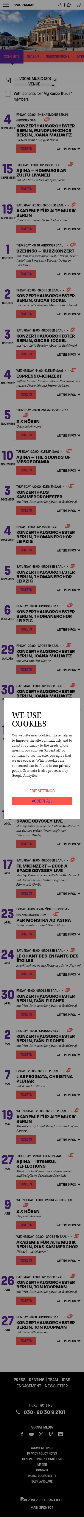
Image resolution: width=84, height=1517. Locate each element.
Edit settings (42, 791)
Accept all (42, 801)
